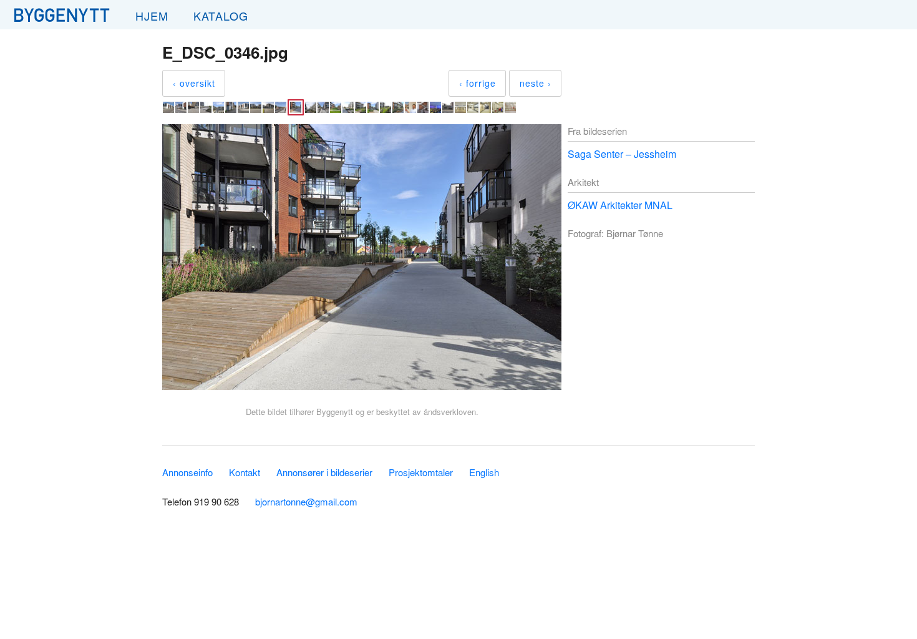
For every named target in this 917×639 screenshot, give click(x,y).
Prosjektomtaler (421, 472)
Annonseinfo (187, 472)
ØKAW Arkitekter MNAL (620, 205)
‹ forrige (477, 83)
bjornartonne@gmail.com (306, 501)
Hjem (151, 15)
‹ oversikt (194, 83)
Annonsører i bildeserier (324, 472)
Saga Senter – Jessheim (622, 154)
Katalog (220, 15)
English (484, 472)
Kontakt (244, 472)
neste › (535, 83)
